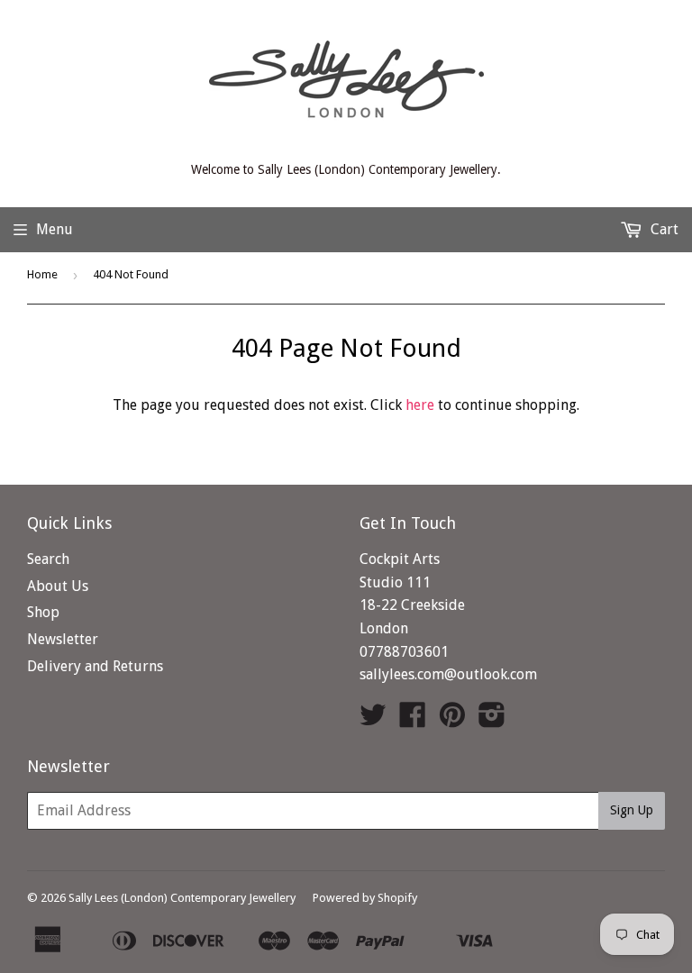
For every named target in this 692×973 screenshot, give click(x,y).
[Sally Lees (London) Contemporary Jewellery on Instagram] (491, 720)
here (419, 405)
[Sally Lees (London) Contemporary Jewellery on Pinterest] (452, 720)
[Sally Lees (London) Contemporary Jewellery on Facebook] (412, 720)
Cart (662, 229)
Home (42, 274)
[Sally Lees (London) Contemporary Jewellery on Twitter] (373, 720)
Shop (43, 612)
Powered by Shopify (365, 898)
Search (48, 559)
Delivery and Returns (95, 666)
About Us (57, 586)
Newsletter (62, 639)
